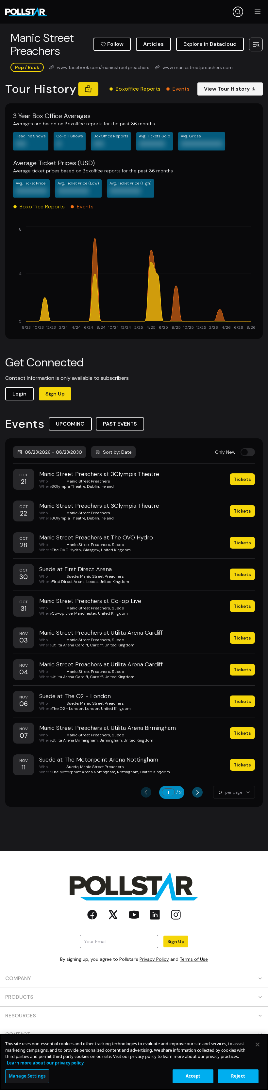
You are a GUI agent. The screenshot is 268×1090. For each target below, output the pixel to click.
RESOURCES (20, 1015)
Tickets (242, 479)
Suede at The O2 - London (75, 696)
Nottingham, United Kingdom (143, 772)
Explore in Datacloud (210, 44)
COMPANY (18, 978)
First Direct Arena (68, 581)
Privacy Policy (154, 959)
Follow (115, 44)
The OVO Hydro (66, 550)
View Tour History (227, 88)
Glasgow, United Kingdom (107, 550)
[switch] (248, 452)
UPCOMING (70, 423)
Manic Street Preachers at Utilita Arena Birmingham (107, 728)
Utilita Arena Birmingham (75, 740)
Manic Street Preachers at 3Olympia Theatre (99, 474)
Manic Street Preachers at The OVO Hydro (96, 537)
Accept (193, 1076)
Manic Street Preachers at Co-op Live (90, 601)
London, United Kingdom (108, 708)
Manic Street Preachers (88, 481)
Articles (153, 44)
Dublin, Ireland (100, 486)
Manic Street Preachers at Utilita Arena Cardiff (101, 633)
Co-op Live (62, 613)
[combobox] (234, 792)
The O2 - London (67, 708)
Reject (238, 1076)
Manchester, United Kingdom (101, 613)
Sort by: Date (117, 452)
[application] (134, 278)
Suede (118, 544)
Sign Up (55, 393)
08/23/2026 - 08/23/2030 (53, 452)
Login (19, 393)
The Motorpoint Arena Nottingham (83, 772)
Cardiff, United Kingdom (112, 645)
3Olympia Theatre (68, 486)
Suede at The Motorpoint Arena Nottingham (98, 760)
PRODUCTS (19, 996)
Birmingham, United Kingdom (126, 740)
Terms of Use (194, 959)
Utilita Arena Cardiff (70, 645)
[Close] (257, 1044)
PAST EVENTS (120, 423)
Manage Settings (27, 1076)
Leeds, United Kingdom (107, 581)
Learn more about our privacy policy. (46, 1063)
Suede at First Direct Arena (75, 569)
